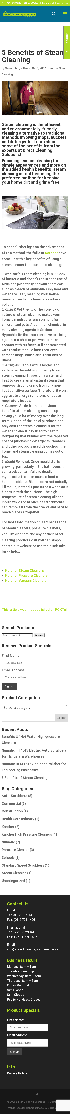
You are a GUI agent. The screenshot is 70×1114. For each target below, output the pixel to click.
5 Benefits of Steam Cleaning (24, 778)
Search (39, 635)
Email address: (13, 670)
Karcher (53, 68)
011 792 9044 (22, 915)
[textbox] (35, 707)
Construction (12, 811)
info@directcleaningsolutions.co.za (32, 949)
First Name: (11, 655)
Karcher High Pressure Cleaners (27, 834)
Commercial (11, 803)
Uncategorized (13, 881)
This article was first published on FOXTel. (34, 609)
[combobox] (35, 705)
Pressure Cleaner (15, 850)
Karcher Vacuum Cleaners (25, 581)
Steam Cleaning (14, 873)
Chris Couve (55, 1107)
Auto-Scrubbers (14, 796)
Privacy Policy (17, 1073)
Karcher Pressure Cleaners (26, 575)
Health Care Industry (18, 819)
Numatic (8, 842)
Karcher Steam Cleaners (24, 570)
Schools (8, 857)
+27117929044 (13, 3)
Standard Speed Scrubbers (23, 865)
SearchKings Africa (17, 68)
